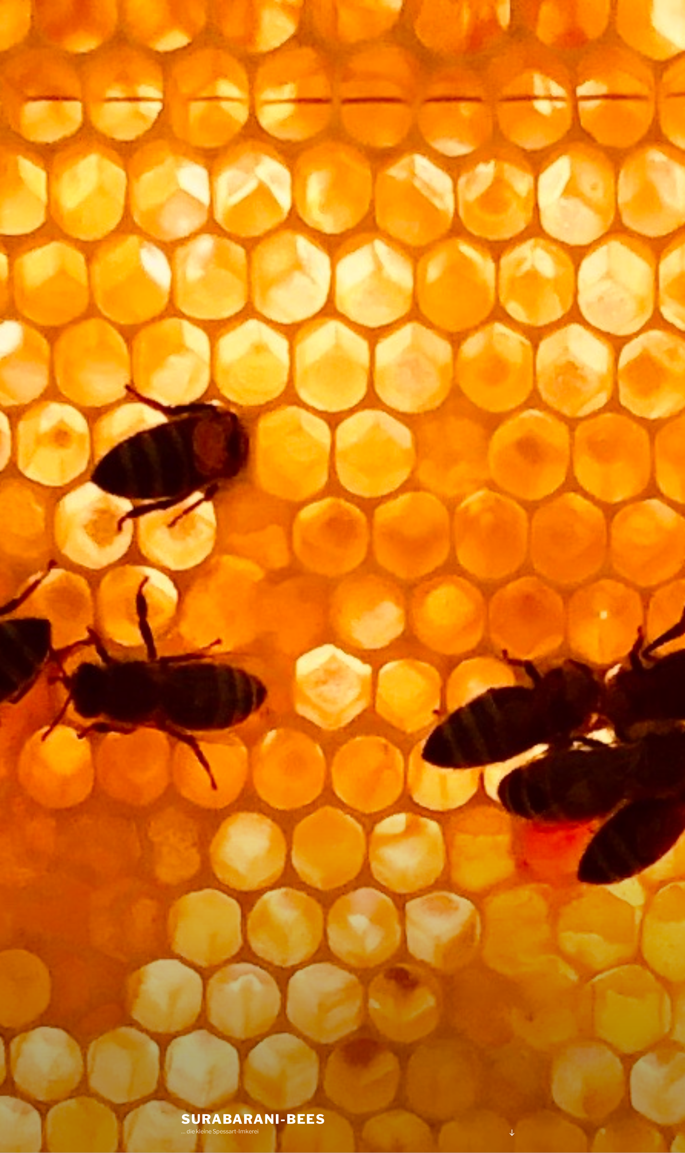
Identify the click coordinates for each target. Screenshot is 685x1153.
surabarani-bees (253, 1119)
